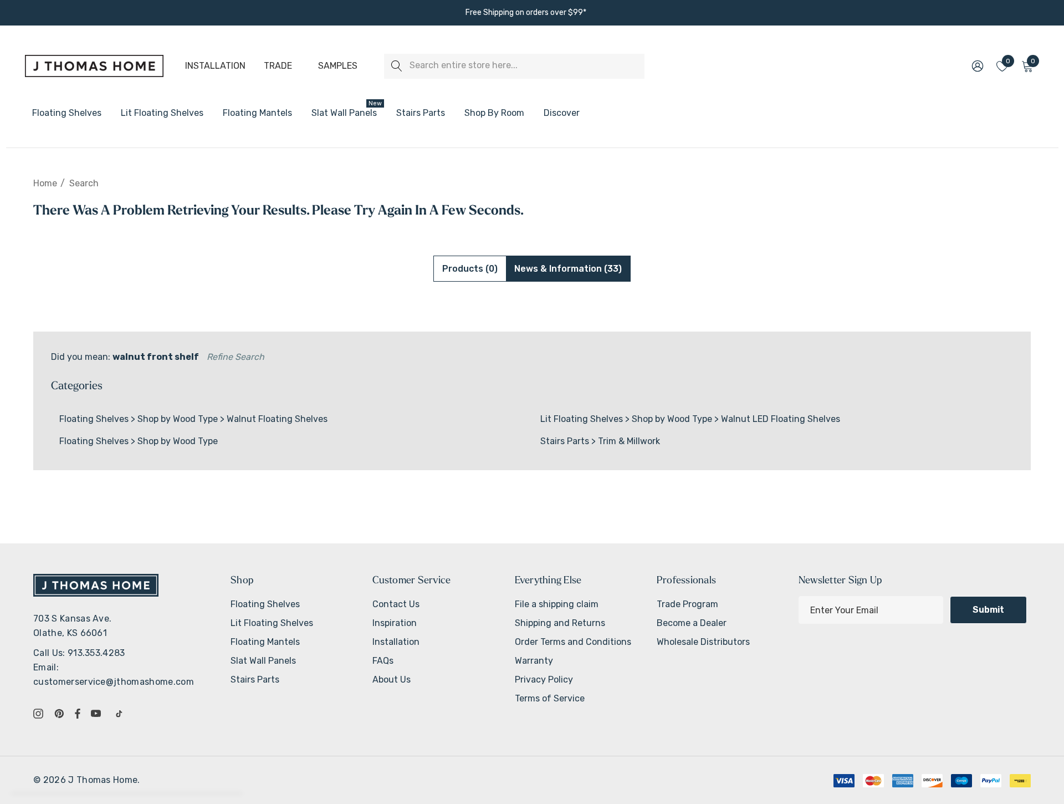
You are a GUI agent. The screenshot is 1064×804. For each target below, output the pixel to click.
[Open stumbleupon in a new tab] (121, 713)
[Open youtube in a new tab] (98, 713)
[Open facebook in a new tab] (78, 713)
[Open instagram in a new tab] (40, 713)
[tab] (470, 269)
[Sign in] (976, 66)
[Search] (396, 66)
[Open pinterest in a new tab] (61, 713)
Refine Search (235, 357)
